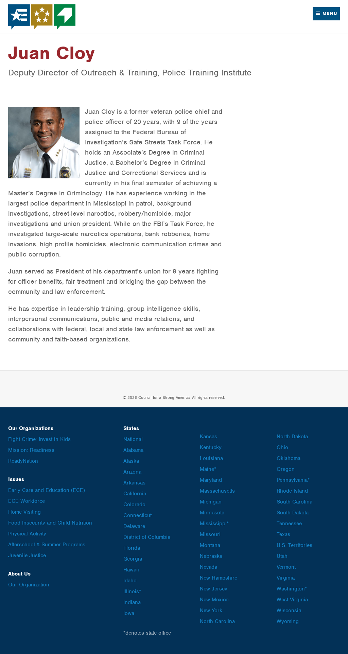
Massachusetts (217, 491)
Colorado (134, 504)
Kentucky (211, 447)
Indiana (132, 602)
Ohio (282, 447)
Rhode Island (292, 491)
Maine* (208, 469)
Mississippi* (214, 523)
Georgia (132, 558)
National (133, 439)
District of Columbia (146, 537)
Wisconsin (289, 610)
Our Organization (28, 584)
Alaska (131, 461)
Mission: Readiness (31, 450)
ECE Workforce (26, 501)
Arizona (132, 472)
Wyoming (288, 621)
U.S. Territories (294, 545)
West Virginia (292, 599)
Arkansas (134, 482)
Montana (210, 545)
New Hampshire (218, 578)
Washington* (292, 588)
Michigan (211, 501)
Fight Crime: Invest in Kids (39, 439)
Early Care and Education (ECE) (46, 490)
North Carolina (217, 621)
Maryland (211, 480)
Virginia (286, 578)
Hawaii (131, 569)
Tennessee (289, 523)
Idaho (130, 580)
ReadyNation (23, 461)
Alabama (133, 450)
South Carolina (294, 501)
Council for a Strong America (42, 17)
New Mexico (214, 599)
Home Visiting (24, 512)
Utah (282, 556)
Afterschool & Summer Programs (46, 544)
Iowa (128, 613)
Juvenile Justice (27, 555)
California (134, 493)
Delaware (134, 526)
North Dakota (292, 436)
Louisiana (211, 458)
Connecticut (137, 515)
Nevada (208, 567)
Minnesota (212, 512)
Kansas (208, 436)
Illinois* (132, 591)
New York (211, 610)
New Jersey (213, 588)
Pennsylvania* (293, 480)
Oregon (286, 469)
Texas (283, 534)
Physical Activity (27, 533)
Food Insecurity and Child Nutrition (50, 522)
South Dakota (293, 512)
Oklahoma (288, 458)
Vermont (286, 567)
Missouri (210, 534)
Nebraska (211, 556)
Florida (131, 548)
